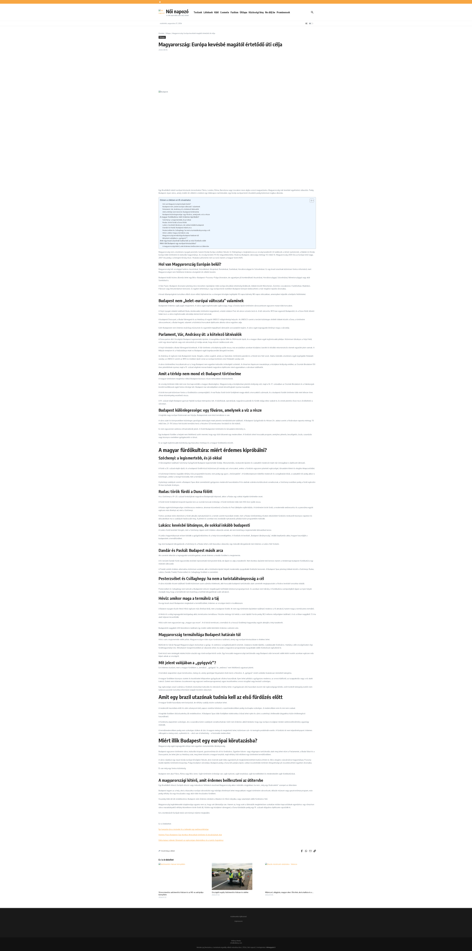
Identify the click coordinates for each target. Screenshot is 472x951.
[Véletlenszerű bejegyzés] (306, 23)
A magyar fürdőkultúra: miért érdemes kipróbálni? (179, 217)
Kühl (216, 12)
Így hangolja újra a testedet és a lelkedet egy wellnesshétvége (184, 829)
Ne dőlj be (270, 12)
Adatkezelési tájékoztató (238, 916)
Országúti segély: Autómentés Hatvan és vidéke (230, 892)
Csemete (224, 12)
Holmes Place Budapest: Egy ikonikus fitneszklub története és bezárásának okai (190, 835)
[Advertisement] (237, 69)
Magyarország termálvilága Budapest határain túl (180, 235)
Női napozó (177, 11)
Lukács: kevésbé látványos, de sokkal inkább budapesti (183, 225)
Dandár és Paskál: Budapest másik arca (177, 227)
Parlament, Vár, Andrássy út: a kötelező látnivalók (180, 209)
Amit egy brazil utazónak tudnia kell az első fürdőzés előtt (183, 241)
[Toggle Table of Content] (310, 200)
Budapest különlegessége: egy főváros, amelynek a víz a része (186, 214)
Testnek (198, 12)
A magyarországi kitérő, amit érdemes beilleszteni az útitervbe (185, 246)
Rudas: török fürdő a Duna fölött (174, 222)
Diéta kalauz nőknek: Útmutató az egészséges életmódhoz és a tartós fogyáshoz (191, 840)
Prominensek (283, 12)
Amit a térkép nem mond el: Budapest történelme (180, 212)
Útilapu (243, 12)
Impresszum (239, 921)
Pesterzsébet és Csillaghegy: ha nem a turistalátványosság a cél (186, 230)
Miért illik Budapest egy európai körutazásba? (178, 243)
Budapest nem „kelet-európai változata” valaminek (181, 206)
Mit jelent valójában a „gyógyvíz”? (174, 238)
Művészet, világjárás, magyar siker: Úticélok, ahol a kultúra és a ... (289, 892)
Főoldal (161, 33)
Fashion (234, 12)
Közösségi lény (256, 12)
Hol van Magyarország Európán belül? (176, 204)
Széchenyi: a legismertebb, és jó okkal (176, 220)
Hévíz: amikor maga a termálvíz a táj (175, 233)
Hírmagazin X (270, 947)
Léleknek (208, 12)
